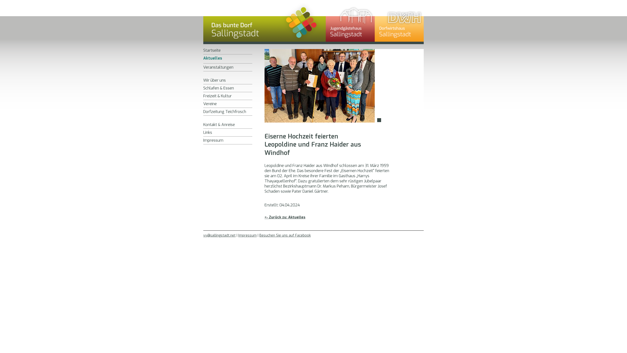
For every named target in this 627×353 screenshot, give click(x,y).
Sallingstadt (264, 23)
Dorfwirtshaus (399, 23)
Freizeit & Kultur (217, 96)
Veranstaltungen (218, 67)
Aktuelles (212, 58)
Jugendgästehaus (350, 23)
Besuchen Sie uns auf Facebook (285, 235)
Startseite (212, 50)
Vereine (210, 103)
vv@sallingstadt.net (219, 235)
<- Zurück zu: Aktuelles (285, 217)
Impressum (213, 140)
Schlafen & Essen (218, 88)
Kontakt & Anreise (219, 124)
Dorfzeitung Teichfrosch (224, 111)
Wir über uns (214, 80)
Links (207, 132)
